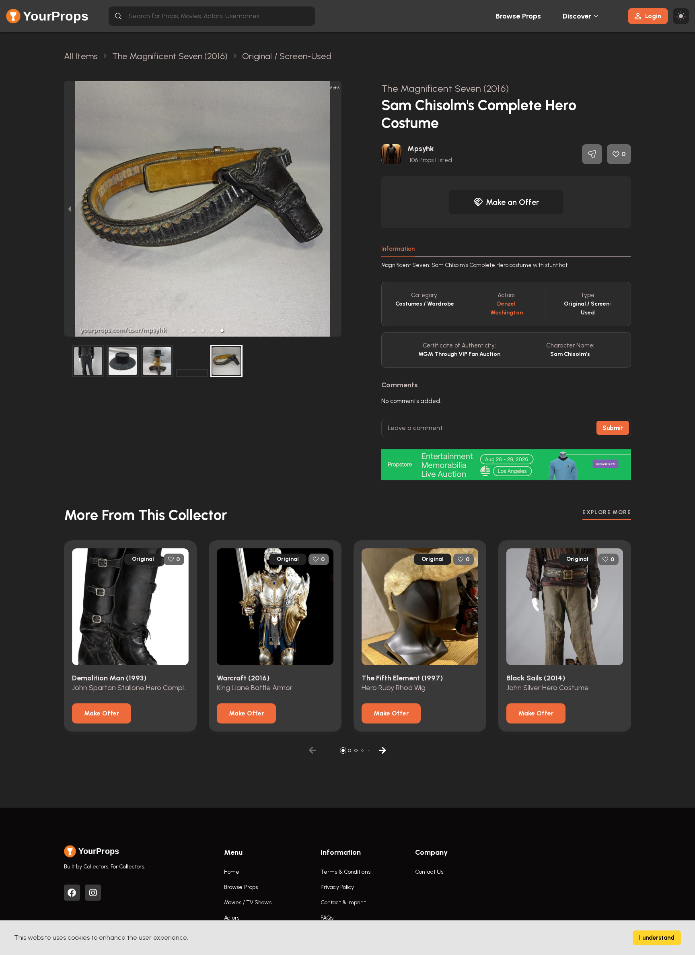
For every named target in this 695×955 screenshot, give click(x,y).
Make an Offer (512, 202)
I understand (656, 937)
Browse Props (518, 16)
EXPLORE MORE (606, 512)
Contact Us (429, 871)
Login (653, 16)
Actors (232, 917)
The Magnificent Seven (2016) (445, 88)
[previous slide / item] (69, 209)
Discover (577, 16)
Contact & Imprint (343, 902)
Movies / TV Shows (247, 902)
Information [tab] (398, 248)
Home (231, 871)
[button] (183, 330)
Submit (612, 428)
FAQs (327, 917)
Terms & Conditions (345, 871)
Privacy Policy (337, 887)
